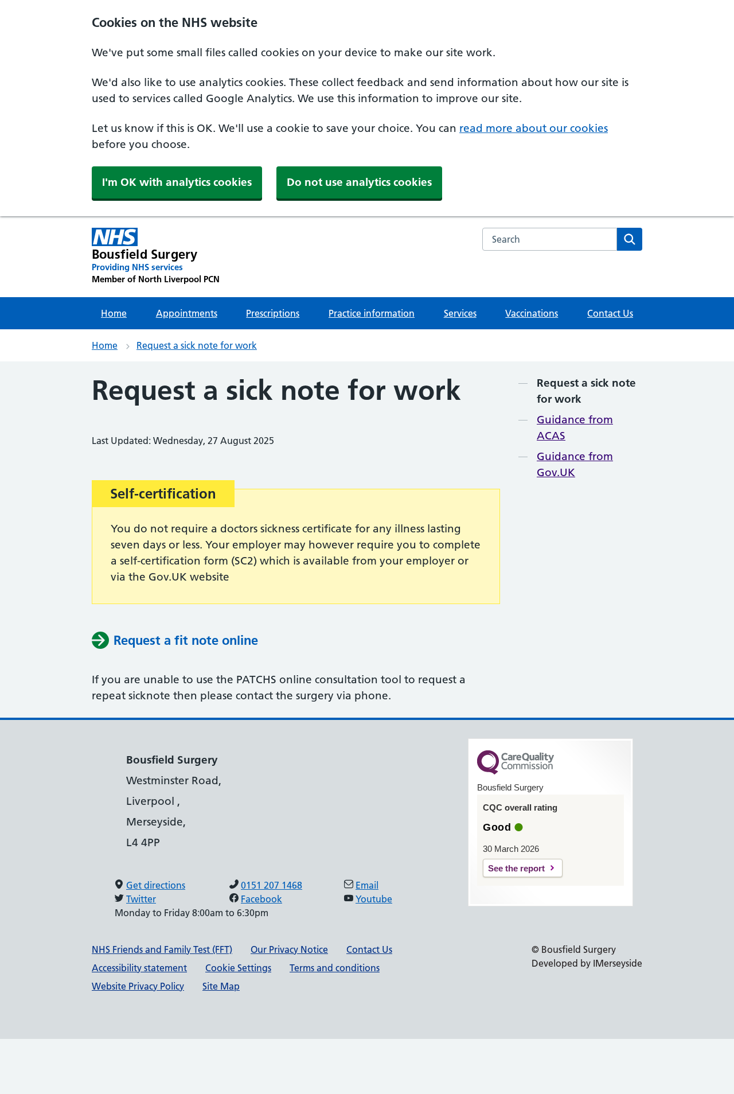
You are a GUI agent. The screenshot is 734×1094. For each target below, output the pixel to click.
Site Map (221, 986)
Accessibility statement (139, 968)
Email (367, 885)
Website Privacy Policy (138, 986)
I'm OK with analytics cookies (177, 182)
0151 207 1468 (271, 885)
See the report (516, 868)
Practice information (372, 313)
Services (460, 313)
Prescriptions (272, 313)
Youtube (374, 899)
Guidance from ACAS (575, 427)
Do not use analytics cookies (359, 182)
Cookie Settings (238, 968)
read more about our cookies (533, 128)
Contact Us (610, 313)
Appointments (186, 313)
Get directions (155, 885)
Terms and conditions (335, 968)
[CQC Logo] (515, 771)
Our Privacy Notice (289, 949)
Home (114, 313)
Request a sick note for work (196, 345)
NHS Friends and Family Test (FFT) (162, 949)
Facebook (261, 899)
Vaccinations (531, 313)
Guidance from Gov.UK (575, 464)
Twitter (141, 899)
